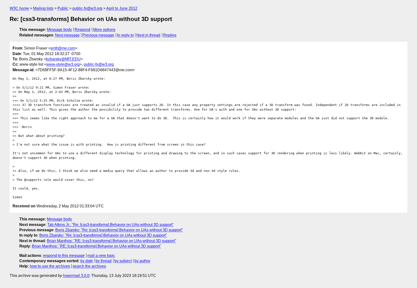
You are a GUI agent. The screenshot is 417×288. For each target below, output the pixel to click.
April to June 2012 (121, 8)
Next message (67, 35)
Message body (59, 30)
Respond (82, 30)
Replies (169, 35)
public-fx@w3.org (87, 8)
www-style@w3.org (63, 64)
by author (142, 261)
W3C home (19, 8)
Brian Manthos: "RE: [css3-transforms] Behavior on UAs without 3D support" (111, 241)
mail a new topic (101, 255)
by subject (123, 261)
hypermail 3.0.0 (76, 276)
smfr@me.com (62, 48)
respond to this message (64, 255)
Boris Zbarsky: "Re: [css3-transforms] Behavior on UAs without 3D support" (119, 230)
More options (104, 30)
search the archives (89, 266)
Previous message (98, 35)
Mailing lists (43, 8)
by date (86, 261)
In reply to (125, 35)
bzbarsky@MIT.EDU (63, 59)
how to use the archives (50, 266)
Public (62, 8)
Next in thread (148, 35)
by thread (103, 261)
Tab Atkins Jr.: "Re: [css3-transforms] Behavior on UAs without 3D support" (110, 225)
